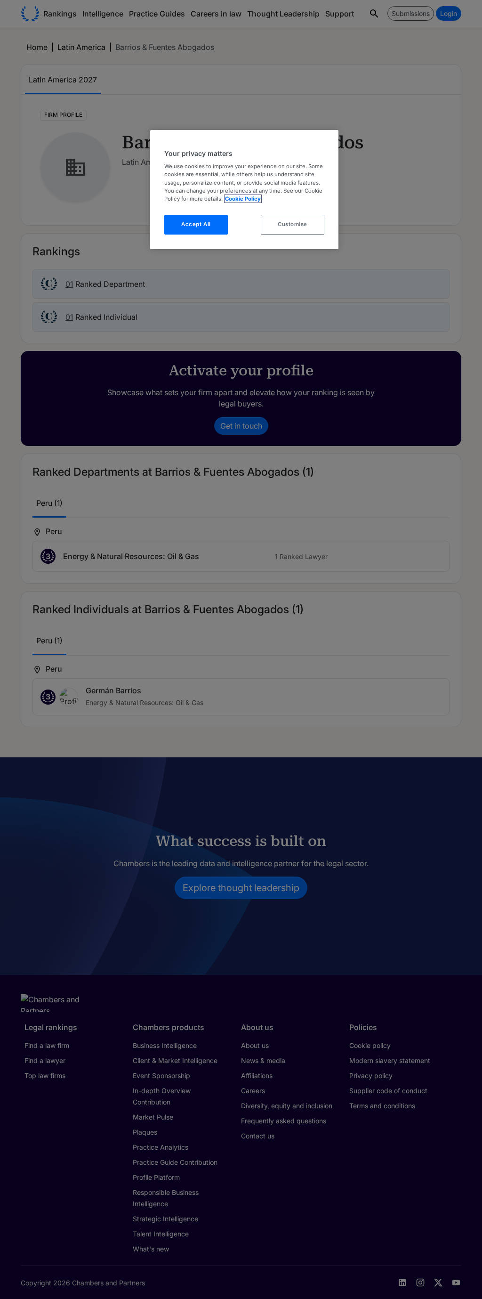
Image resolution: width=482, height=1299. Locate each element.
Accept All (196, 224)
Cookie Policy (243, 198)
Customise (292, 224)
